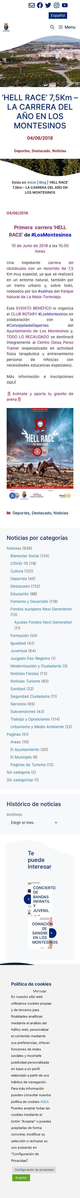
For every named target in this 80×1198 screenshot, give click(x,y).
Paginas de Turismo (28, 764)
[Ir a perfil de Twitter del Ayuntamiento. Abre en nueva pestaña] (48, 5)
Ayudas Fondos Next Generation (43, 622)
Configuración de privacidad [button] (34, 1169)
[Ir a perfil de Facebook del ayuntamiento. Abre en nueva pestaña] (40, 5)
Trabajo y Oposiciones (30, 719)
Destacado (41, 151)
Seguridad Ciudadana (30, 696)
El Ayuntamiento (24, 749)
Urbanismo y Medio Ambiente (37, 727)
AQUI (44, 1102)
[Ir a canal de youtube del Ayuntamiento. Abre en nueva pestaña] (65, 5)
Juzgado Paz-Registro (30, 658)
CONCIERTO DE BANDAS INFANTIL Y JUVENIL (44, 899)
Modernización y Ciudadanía (35, 666)
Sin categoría (18, 772)
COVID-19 (19, 563)
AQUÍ (11, 382)
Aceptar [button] (21, 1177)
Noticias (59, 151)
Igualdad (18, 643)
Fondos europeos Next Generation (41, 609)
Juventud (18, 651)
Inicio (32, 182)
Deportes (22, 151)
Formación (19, 635)
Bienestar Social (24, 556)
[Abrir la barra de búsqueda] (52, 27)
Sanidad (17, 689)
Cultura (16, 571)
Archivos (14, 814)
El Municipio (21, 757)
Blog (42, 182)
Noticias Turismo (25, 681)
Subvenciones (23, 711)
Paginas (14, 734)
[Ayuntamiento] (6, 27)
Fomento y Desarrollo (29, 601)
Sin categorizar (20, 780)
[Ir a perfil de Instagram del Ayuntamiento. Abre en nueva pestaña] (56, 5)
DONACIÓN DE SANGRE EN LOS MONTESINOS (45, 933)
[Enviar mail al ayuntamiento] (32, 5)
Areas (15, 742)
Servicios (18, 704)
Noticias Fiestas (24, 673)
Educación (19, 594)
